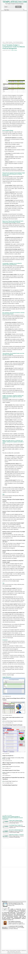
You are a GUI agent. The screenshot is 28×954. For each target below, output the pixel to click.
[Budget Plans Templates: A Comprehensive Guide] (6, 836)
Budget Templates (9, 42)
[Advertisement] (14, 25)
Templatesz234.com (15, 1)
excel (7, 815)
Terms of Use (17, 951)
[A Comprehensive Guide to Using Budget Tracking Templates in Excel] (5, 928)
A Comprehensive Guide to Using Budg (15, 926)
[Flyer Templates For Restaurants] (5, 924)
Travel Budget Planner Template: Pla (16, 825)
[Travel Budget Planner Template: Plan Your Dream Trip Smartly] (6, 826)
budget (5, 815)
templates (10, 815)
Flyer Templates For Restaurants (14, 921)
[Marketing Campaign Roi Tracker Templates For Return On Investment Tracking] (5, 906)
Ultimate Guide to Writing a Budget (15, 820)
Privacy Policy (12, 951)
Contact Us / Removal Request (11, 950)
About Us (3, 950)
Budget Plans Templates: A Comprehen (16, 834)
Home (3, 42)
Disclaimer (19, 950)
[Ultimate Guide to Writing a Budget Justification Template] (6, 821)
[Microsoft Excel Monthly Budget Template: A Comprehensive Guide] (6, 831)
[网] (5, 908)
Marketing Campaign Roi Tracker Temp (15, 903)
